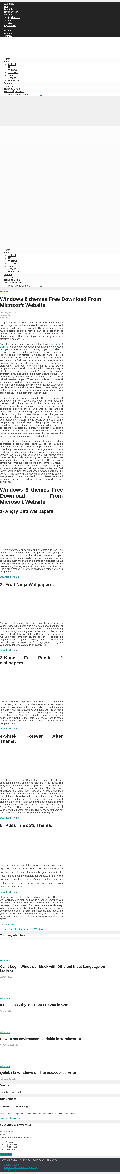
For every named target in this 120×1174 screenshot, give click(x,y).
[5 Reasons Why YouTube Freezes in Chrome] (17, 995)
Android (12, 64)
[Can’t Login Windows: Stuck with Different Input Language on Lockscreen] (17, 957)
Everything (10, 1149)
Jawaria (6, 315)
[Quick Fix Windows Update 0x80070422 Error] (17, 1063)
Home (7, 59)
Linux (10, 75)
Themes (4, 924)
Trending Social (12, 88)
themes (4, 346)
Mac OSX (13, 72)
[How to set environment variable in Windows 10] (17, 1029)
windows (56, 344)
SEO (10, 22)
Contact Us (10, 1170)
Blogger (12, 78)
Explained (9, 3)
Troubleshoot (11, 12)
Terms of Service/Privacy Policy (21, 1167)
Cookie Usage (11, 1164)
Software (8, 14)
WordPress (14, 80)
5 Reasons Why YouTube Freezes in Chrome (37, 1005)
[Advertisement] (60, 112)
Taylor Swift (10, 25)
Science (8, 83)
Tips (6, 6)
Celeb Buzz (10, 86)
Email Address (7, 1131)
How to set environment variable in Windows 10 (40, 1039)
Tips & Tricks (11, 1144)
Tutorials (8, 9)
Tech (6, 61)
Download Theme (9, 576)
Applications (14, 17)
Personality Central (14, 91)
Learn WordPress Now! (10, 1118)
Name (3, 1135)
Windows (12, 69)
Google (7, 20)
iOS (10, 67)
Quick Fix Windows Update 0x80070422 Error (38, 1073)
